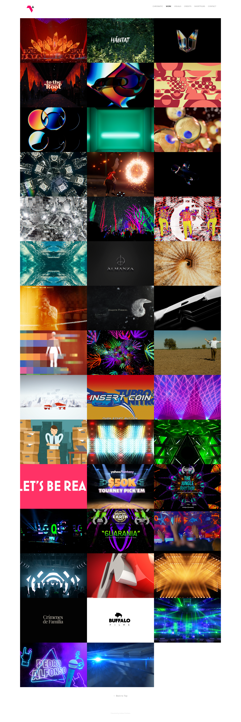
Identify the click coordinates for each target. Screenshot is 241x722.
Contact (212, 6)
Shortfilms (199, 6)
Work (168, 6)
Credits (187, 6)
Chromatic (158, 6)
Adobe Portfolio (124, 713)
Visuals (177, 6)
